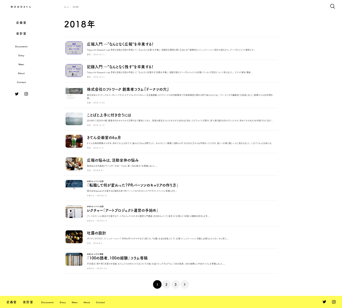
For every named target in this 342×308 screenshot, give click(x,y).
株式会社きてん (21, 7)
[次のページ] (184, 284)
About (21, 73)
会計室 (21, 33)
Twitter (17, 94)
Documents (21, 46)
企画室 (21, 22)
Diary (21, 55)
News (21, 64)
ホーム (66, 7)
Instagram (26, 94)
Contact (21, 82)
